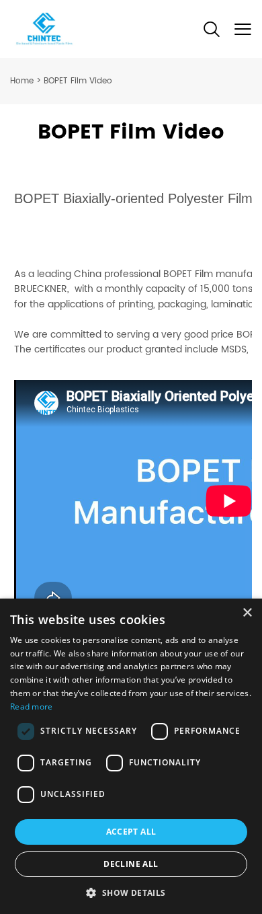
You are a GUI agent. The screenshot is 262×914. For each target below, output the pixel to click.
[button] (130, 892)
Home (22, 81)
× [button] (247, 613)
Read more (31, 706)
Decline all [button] (130, 864)
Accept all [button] (131, 831)
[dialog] (131, 756)
